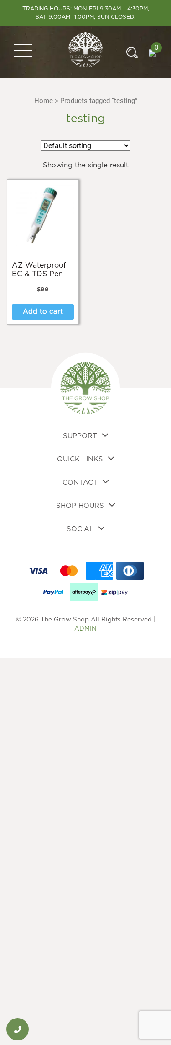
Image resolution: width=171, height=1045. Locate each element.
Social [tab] (80, 529)
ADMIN (85, 629)
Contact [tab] (80, 482)
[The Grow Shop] (85, 51)
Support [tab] (80, 436)
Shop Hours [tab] (80, 505)
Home (43, 101)
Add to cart (43, 311)
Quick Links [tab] (80, 459)
